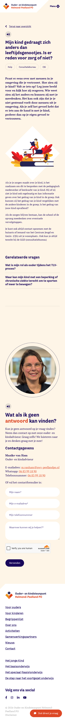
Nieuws (10, 642)
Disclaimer (11, 714)
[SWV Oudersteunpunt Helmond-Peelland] (24, 6)
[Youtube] (24, 697)
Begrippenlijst (14, 619)
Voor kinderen (14, 613)
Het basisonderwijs (17, 666)
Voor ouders (13, 607)
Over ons (10, 625)
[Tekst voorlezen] (8, 34)
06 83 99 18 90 (28, 471)
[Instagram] (12, 697)
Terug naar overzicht (20, 26)
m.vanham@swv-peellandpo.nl (40, 467)
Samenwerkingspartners (21, 636)
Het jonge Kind (14, 660)
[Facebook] (6, 697)
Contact (10, 648)
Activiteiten (12, 631)
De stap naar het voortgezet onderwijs (29, 678)
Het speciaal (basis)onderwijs (23, 672)
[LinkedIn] (18, 697)
